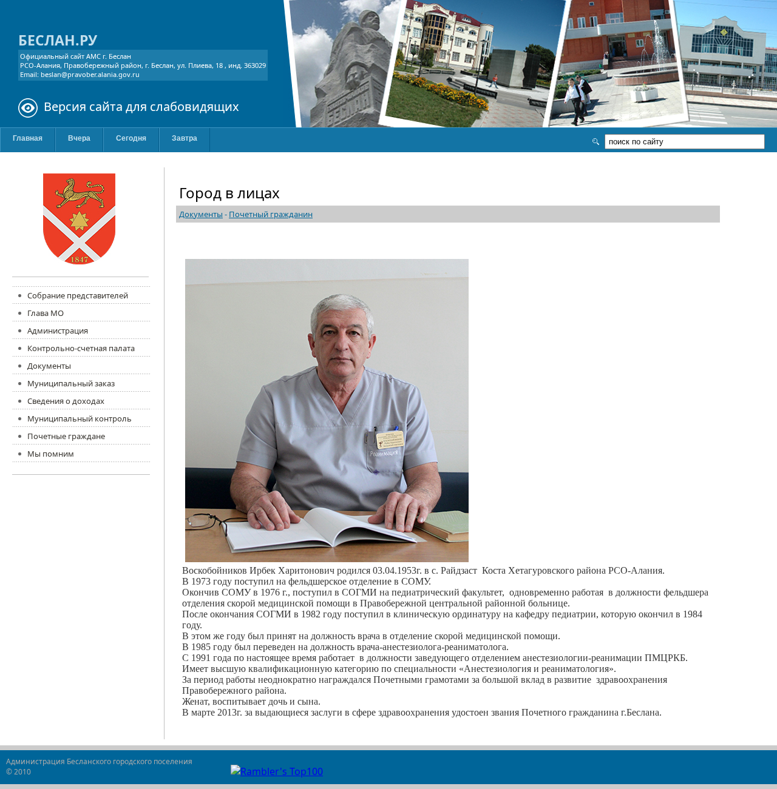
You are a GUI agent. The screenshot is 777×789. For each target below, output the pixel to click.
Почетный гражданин (271, 214)
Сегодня (131, 138)
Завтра (184, 138)
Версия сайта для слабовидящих (141, 106)
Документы (201, 214)
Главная (27, 138)
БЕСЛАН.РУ (57, 40)
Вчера (79, 138)
